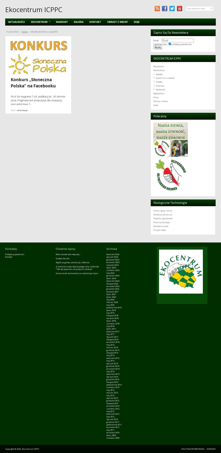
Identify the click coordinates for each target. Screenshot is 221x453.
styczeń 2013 (112, 398)
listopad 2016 (112, 339)
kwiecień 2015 (112, 358)
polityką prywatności (181, 44)
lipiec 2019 (111, 310)
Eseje (137, 21)
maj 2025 (110, 273)
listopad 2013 (112, 382)
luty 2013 (110, 395)
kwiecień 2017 (112, 331)
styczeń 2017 (112, 337)
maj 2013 (110, 390)
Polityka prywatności (14, 254)
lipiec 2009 (111, 435)
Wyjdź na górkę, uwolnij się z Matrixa (72, 262)
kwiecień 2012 (112, 414)
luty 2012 (110, 416)
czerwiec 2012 (112, 408)
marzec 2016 (112, 347)
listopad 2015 (112, 352)
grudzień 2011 (112, 422)
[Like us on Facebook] (164, 8)
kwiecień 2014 (112, 374)
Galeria (78, 21)
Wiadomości (160, 89)
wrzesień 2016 (112, 342)
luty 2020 (110, 305)
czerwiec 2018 (112, 323)
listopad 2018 (112, 315)
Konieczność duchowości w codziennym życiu (77, 273)
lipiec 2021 (111, 294)
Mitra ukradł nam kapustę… (68, 254)
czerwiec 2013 (112, 387)
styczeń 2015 (112, 363)
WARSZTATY (159, 93)
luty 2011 (110, 430)
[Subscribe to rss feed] (157, 8)
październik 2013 (114, 384)
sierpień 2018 (112, 318)
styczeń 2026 (112, 257)
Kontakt (95, 21)
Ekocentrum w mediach (165, 78)
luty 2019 (110, 313)
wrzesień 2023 (112, 286)
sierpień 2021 (112, 291)
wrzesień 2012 (112, 406)
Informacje (22, 110)
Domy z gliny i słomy (162, 210)
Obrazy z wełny (117, 21)
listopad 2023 (112, 283)
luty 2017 (110, 334)
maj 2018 (110, 326)
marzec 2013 (112, 392)
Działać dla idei (62, 258)
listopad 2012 (112, 403)
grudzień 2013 (112, 379)
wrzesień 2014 (112, 369)
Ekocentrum (159, 70)
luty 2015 (110, 360)
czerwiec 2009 (112, 438)
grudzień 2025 (112, 259)
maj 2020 (110, 299)
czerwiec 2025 (112, 270)
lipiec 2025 (111, 267)
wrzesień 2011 (112, 427)
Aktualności (16, 21)
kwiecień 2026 (112, 254)
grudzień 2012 (112, 400)
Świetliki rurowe (160, 226)
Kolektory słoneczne (162, 214)
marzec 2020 (112, 302)
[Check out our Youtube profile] (179, 8)
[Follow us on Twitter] (172, 8)
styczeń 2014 (112, 376)
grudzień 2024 (112, 275)
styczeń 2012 (112, 419)
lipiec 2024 (111, 278)
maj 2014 (110, 371)
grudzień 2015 (112, 350)
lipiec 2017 (111, 328)
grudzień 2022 (112, 289)
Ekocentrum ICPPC (33, 9)
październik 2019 (114, 307)
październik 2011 (114, 424)
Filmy (155, 97)
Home (24, 31)
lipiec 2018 (111, 321)
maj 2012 (110, 411)
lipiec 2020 (111, 297)
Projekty (159, 82)
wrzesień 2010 (112, 432)
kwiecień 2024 (112, 281)
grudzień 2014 (112, 366)
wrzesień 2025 (112, 262)
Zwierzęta (160, 86)
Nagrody (62, 21)
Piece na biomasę (161, 222)
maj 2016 (110, 345)
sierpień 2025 (112, 265)
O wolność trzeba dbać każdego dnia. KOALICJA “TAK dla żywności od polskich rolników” (77, 267)
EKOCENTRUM (37, 21)
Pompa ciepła (159, 230)
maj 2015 (110, 355)
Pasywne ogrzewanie (163, 218)
